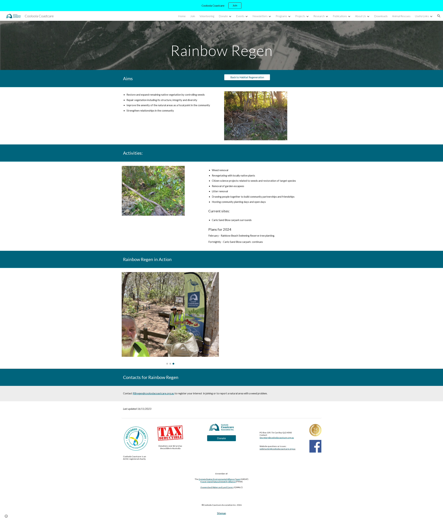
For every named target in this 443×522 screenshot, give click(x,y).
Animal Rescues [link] (401, 16)
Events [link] (240, 16)
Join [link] (192, 16)
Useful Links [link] (422, 16)
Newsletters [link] (260, 16)
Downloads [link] (381, 16)
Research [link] (319, 16)
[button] (439, 16)
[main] (221, 45)
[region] (221, 5)
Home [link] (182, 16)
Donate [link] (223, 16)
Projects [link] (300, 16)
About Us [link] (360, 16)
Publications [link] (340, 16)
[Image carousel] (170, 318)
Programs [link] (281, 16)
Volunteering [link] (207, 16)
